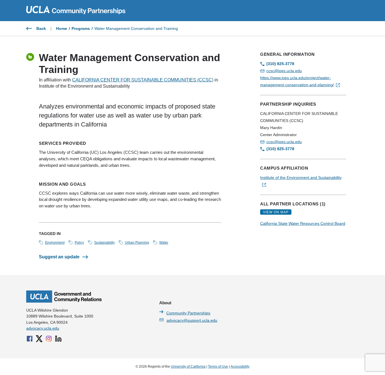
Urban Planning (137, 243)
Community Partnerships (188, 313)
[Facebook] (29, 338)
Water (163, 243)
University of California (188, 367)
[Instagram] (48, 338)
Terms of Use (218, 367)
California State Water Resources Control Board (302, 223)
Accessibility (240, 367)
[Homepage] (64, 301)
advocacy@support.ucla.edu (192, 320)
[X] (39, 338)
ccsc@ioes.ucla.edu (284, 70)
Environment (55, 243)
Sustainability (104, 243)
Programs (81, 28)
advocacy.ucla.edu (42, 328)
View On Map (276, 212)
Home (61, 28)
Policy (79, 243)
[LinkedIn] (58, 338)
